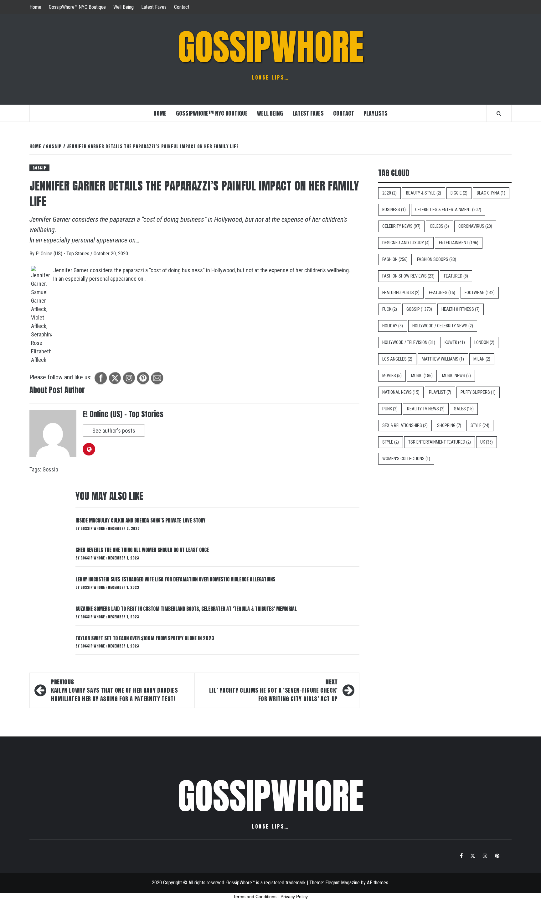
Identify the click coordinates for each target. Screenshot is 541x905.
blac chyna (491, 192)
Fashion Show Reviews (408, 275)
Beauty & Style (423, 192)
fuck (389, 309)
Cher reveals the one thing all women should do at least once (142, 550)
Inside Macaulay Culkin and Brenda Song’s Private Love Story (140, 520)
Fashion (395, 259)
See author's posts (113, 430)
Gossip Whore (93, 528)
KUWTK (455, 342)
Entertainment (458, 242)
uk (486, 442)
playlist (440, 392)
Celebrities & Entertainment (448, 209)
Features (442, 292)
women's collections (406, 458)
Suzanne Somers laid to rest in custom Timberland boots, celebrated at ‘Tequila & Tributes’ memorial (186, 608)
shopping (449, 425)
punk (390, 408)
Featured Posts (401, 292)
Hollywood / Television (408, 342)
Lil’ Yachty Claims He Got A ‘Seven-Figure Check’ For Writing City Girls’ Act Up (273, 690)
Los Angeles (397, 358)
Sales (464, 408)
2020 (389, 192)
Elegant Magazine (342, 883)
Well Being (123, 7)
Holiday (392, 325)
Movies (392, 375)
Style (480, 425)
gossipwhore (271, 46)
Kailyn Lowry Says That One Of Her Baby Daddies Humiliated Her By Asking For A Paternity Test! (114, 690)
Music (422, 375)
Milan (481, 358)
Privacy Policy (294, 896)
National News (401, 392)
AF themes (377, 883)
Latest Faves (154, 7)
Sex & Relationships (405, 425)
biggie (459, 192)
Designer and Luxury (406, 242)
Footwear (480, 292)
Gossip (39, 168)
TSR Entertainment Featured (439, 442)
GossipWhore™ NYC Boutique (77, 7)
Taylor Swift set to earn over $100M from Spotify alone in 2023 (144, 638)
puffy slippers (478, 392)
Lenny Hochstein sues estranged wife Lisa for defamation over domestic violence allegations (175, 579)
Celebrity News (401, 226)
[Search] (499, 113)
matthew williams (443, 358)
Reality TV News (426, 408)
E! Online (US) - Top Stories (63, 254)
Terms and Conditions (254, 896)
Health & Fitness (460, 309)
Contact (181, 7)
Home (35, 7)
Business (394, 209)
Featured (456, 275)
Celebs (439, 226)
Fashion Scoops (436, 259)
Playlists (375, 113)
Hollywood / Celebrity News (442, 325)
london (484, 342)
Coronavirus (475, 226)
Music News (456, 375)
